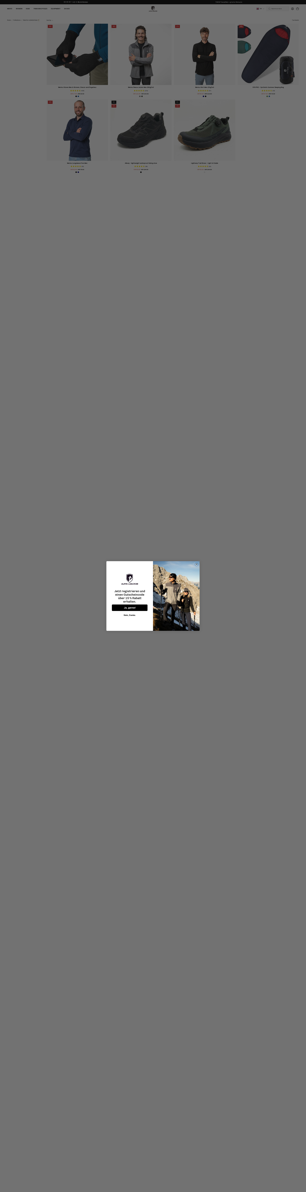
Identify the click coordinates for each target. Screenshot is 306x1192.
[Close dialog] (196, 564)
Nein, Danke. (130, 615)
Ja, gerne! (130, 607)
